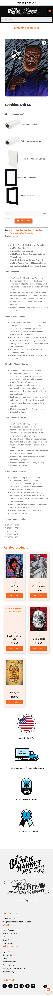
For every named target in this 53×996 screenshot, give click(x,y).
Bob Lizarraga (13, 236)
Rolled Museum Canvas (31, 141)
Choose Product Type (14, 114)
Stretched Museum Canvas (33, 159)
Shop (5, 924)
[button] (44, 43)
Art (15, 230)
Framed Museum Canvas (30, 196)
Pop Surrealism (27, 233)
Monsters (16, 233)
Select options (14, 595)
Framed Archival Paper (26, 177)
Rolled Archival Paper (30, 124)
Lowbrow (20, 230)
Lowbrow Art (30, 230)
